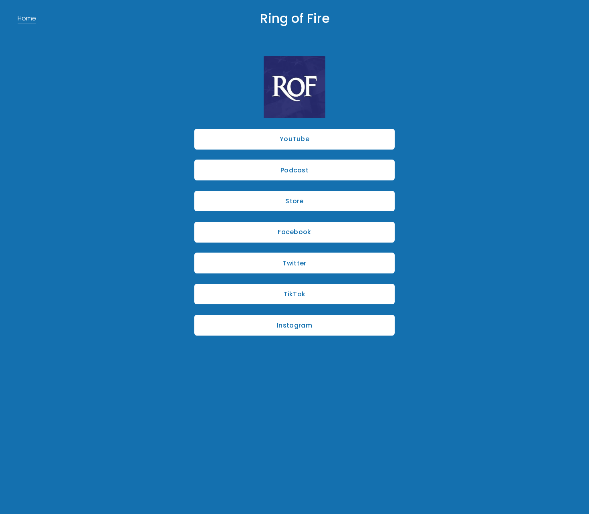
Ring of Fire (295, 18)
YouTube (294, 139)
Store (294, 201)
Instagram (294, 325)
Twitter (294, 263)
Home (27, 18)
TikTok (295, 294)
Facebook (294, 232)
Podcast (294, 170)
